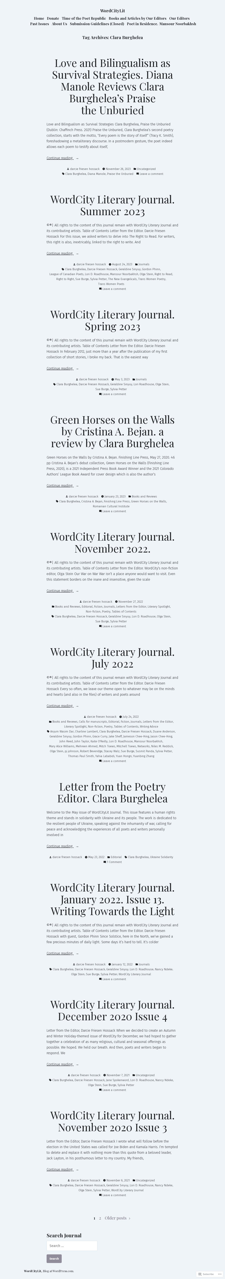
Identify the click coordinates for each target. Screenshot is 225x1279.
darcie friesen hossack (84, 169)
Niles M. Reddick (162, 746)
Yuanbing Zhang (143, 756)
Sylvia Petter (98, 279)
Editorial (87, 606)
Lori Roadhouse (144, 384)
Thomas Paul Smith (81, 756)
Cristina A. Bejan (91, 501)
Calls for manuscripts (93, 721)
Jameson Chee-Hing (136, 736)
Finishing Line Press (117, 501)
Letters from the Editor (131, 606)
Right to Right (65, 279)
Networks (143, 746)
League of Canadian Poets (66, 274)
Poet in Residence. (142, 23)
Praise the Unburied (120, 174)
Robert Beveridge (91, 751)
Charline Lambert (86, 731)
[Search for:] (72, 1246)
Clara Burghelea (75, 174)
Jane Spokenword (117, 1080)
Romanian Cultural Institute (111, 506)
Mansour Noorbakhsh (177, 23)
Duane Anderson (164, 731)
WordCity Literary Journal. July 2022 (112, 657)
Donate (53, 18)
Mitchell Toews (126, 746)
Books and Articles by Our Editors (137, 18)
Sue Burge (82, 279)
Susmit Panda (145, 751)
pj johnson (72, 751)
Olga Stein (146, 274)
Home (39, 18)
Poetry (106, 611)
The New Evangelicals (122, 279)
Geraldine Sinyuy (130, 269)
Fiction (98, 606)
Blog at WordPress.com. (58, 1271)
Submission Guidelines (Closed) (97, 23)
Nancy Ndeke (163, 969)
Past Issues (39, 23)
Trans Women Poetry (151, 279)
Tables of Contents (124, 611)
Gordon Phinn (151, 269)
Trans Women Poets (111, 284)
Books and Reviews (144, 496)
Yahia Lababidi (104, 756)
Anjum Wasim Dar (62, 731)
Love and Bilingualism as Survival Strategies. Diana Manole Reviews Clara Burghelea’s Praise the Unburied (112, 86)
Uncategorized (146, 169)
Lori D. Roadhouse (97, 274)
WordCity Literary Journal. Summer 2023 (112, 205)
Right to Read (163, 274)
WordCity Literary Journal (135, 974)
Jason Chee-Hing (161, 736)
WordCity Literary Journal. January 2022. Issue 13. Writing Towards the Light (112, 899)
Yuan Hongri (124, 756)
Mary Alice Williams (61, 746)
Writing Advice (149, 726)
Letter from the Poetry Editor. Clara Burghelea (112, 792)
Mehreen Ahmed (87, 746)
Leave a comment (151, 174)
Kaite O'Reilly (99, 741)
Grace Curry (99, 736)
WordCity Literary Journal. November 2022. (112, 542)
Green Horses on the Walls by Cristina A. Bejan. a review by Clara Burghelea (112, 431)
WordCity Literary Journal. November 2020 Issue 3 (112, 1121)
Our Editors (179, 18)
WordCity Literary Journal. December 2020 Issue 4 (112, 1010)
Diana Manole (97, 174)
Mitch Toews (107, 746)
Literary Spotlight (159, 606)
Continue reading (60, 158)
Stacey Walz (112, 751)
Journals (144, 264)
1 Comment (114, 862)
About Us (59, 23)
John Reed (66, 741)
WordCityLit (112, 10)
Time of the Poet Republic (84, 18)
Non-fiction (93, 611)
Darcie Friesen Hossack (102, 269)
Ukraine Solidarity (161, 857)
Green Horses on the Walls (148, 501)
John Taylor (81, 741)
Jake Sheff (115, 736)
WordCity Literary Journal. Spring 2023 (112, 320)
